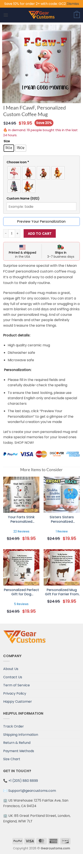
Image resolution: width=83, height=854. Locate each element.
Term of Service (16, 685)
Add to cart (40, 233)
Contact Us (12, 677)
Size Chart (11, 759)
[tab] (41, 162)
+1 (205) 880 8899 (23, 780)
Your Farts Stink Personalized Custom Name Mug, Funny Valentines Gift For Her (21, 519)
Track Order (13, 726)
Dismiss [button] (73, 3)
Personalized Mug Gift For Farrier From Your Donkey (62, 592)
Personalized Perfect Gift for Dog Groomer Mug (21, 592)
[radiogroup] (41, 179)
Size (7, 141)
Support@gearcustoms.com (32, 790)
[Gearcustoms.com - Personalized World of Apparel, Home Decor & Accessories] (41, 15)
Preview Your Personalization (41, 221)
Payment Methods (18, 751)
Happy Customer (17, 701)
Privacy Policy (14, 693)
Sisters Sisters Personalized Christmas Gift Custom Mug (61, 519)
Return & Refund (16, 742)
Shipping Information (20, 734)
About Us (10, 668)
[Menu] (5, 15)
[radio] (9, 148)
